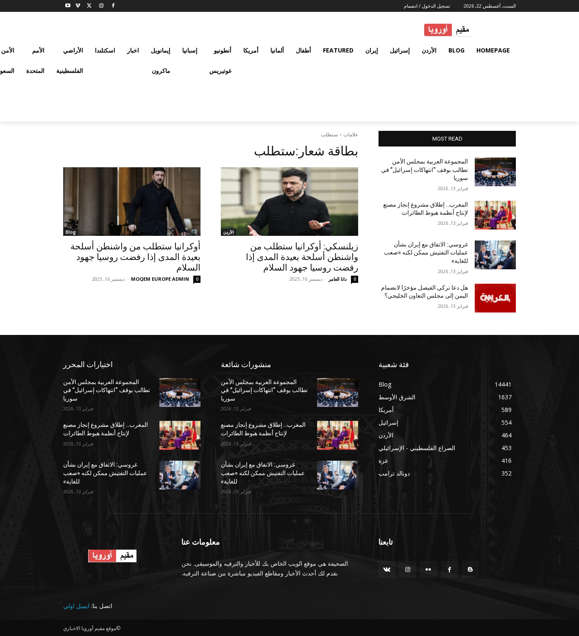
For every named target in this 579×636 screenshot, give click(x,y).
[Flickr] (428, 569)
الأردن (228, 232)
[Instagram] (101, 6)
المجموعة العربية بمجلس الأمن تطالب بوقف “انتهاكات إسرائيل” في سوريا (424, 169)
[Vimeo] (78, 6)
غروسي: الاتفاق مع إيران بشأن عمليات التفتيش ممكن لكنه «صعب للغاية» (426, 252)
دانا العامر (337, 279)
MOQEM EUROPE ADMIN (160, 279)
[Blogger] (470, 569)
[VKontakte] (387, 569)
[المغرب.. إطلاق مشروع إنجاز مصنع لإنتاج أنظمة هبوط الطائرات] (495, 215)
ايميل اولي (76, 606)
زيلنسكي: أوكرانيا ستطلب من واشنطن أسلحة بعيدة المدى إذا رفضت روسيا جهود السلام (302, 257)
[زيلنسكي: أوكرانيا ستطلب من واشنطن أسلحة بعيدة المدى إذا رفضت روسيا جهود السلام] (289, 201)
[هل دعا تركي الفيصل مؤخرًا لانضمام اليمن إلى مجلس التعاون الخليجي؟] (495, 298)
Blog (71, 232)
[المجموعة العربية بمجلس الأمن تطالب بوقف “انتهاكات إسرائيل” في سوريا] (495, 172)
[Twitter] (90, 6)
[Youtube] (68, 6)
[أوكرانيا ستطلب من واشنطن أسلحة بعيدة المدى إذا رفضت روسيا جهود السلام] (131, 201)
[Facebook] (113, 6)
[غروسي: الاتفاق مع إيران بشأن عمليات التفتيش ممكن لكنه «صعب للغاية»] (495, 255)
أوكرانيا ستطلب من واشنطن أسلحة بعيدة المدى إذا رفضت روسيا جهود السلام (135, 257)
